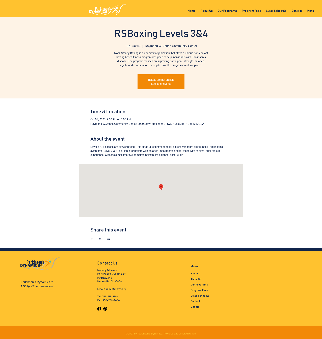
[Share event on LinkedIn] (108, 239)
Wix (194, 333)
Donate (195, 306)
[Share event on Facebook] (92, 239)
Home (194, 273)
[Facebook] (99, 309)
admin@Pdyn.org (115, 289)
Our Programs (199, 284)
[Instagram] (105, 309)
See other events (161, 83)
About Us (196, 279)
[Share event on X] (100, 239)
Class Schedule (200, 295)
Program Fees (199, 290)
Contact (195, 301)
